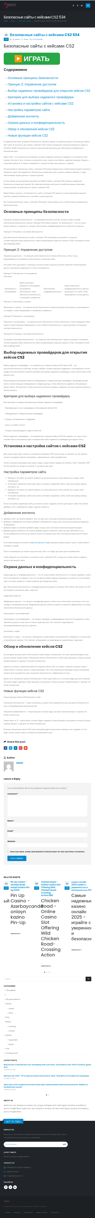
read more (15, 934)
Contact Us (55, 1212)
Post (7, 1048)
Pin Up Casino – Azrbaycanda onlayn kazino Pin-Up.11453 (20, 885)
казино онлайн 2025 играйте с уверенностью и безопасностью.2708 (82, 885)
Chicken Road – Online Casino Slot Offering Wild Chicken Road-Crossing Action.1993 (51, 888)
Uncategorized (12, 1053)
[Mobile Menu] (88, 5)
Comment (12, 794)
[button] (45, 972)
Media (11, 1044)
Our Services (28, 1212)
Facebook (5, 748)
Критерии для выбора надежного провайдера (41, 97)
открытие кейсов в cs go (39, 542)
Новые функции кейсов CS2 (28, 135)
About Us (17, 1212)
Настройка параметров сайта (29, 110)
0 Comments (37, 39)
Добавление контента (23, 116)
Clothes (12, 1031)
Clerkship (12, 1026)
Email (25, 748)
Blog (7, 1017)
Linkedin (15, 1187)
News (26, 39)
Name (10, 821)
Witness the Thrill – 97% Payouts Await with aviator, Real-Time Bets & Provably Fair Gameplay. (46, 1076)
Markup (9, 1035)
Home (8, 1212)
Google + (20, 748)
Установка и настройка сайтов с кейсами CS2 (40, 103)
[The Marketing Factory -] (10, 5)
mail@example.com (15, 1176)
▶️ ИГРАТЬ (32, 58)
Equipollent (13, 1040)
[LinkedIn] (81, 5)
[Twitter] (77, 5)
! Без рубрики (10, 990)
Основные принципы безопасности (33, 78)
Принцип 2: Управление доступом (32, 84)
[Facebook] (73, 5)
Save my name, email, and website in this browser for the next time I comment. (47, 851)
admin (17, 39)
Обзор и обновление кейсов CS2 (31, 129)
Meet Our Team (42, 1212)
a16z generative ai (13, 999)
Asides (11, 1008)
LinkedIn (15, 748)
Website (11, 841)
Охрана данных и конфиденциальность (36, 123)
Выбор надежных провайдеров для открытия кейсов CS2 (49, 91)
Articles (9, 1004)
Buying (8, 1021)
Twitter (10, 748)
